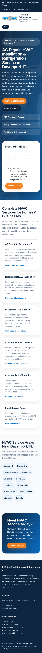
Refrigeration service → (15, 396)
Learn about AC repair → (15, 265)
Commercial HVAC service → (17, 364)
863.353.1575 (7, 605)
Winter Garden (26, 492)
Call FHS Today (14, 186)
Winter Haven (9, 492)
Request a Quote (11, 108)
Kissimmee (26, 472)
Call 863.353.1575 (8, 9)
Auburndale (23, 485)
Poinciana (20, 479)
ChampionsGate (11, 472)
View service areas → (14, 424)
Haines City (22, 466)
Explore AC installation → (16, 298)
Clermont (8, 479)
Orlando (19, 498)
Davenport (8, 466)
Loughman (8, 485)
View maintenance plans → (16, 331)
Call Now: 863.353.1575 (14, 101)
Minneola (8, 498)
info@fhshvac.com (23, 9)
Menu (6, 27)
